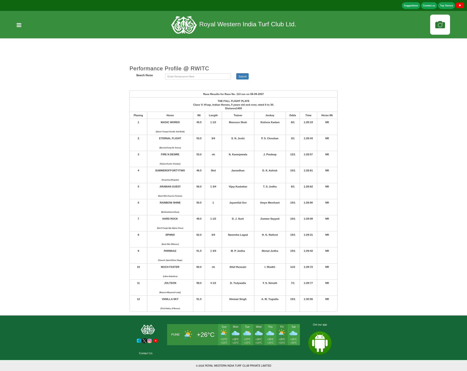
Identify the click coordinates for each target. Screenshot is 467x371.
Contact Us (146, 353)
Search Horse (144, 75)
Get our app (320, 324)
